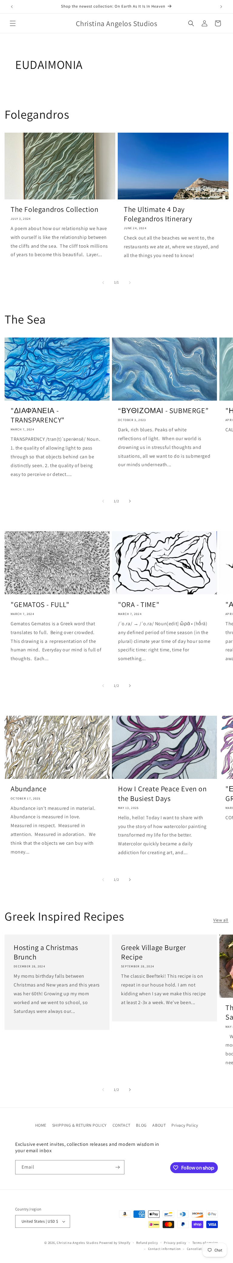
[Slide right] (130, 282)
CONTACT (121, 1125)
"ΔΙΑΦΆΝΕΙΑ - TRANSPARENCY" (38, 415)
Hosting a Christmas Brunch (46, 952)
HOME (40, 1125)
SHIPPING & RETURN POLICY (79, 1125)
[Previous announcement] (12, 6)
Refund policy (147, 1243)
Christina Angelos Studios (78, 1243)
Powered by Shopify (114, 1243)
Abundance (28, 788)
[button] (12, 23)
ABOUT (159, 1125)
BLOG (141, 1125)
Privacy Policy (184, 1125)
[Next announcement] (221, 6)
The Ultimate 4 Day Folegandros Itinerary (158, 214)
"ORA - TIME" (138, 604)
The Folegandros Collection (55, 209)
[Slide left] (103, 282)
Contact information (164, 1249)
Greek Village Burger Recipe (153, 952)
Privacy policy (175, 1243)
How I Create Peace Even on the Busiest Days (162, 793)
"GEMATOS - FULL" (40, 604)
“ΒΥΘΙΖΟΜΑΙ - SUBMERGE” (163, 410)
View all (220, 920)
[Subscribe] (117, 1167)
